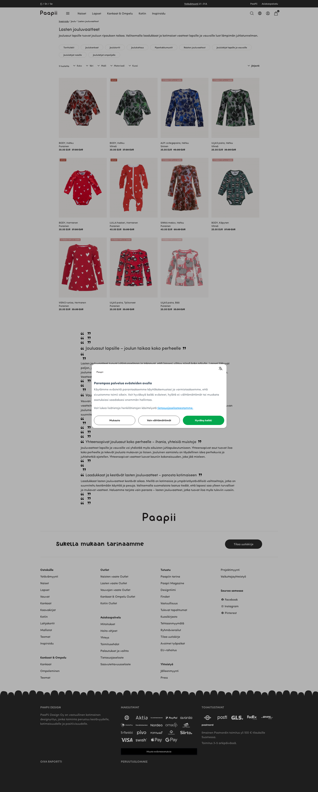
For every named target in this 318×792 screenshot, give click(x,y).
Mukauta (114, 420)
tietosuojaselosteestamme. (175, 408)
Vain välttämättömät (159, 420)
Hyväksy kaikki (203, 420)
